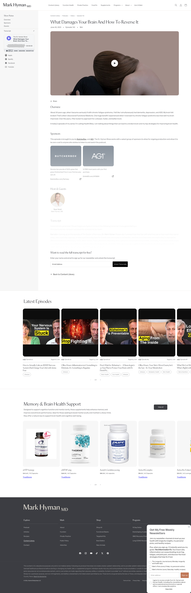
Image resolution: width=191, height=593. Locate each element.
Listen (41, 587)
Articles (26, 532)
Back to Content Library (63, 274)
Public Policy (64, 541)
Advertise (63, 545)
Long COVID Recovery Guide (143, 541)
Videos (72, 15)
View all (160, 407)
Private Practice (65, 536)
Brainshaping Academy (141, 532)
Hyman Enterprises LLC (34, 580)
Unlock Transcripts (120, 264)
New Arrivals (100, 545)
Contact (26, 545)
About (62, 527)
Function (63, 532)
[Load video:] (114, 63)
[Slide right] (100, 379)
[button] (117, 5)
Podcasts (65, 15)
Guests (6, 26)
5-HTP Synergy (28, 470)
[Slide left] (90, 379)
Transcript (19, 31)
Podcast (26, 527)
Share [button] (55, 101)
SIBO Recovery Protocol (141, 536)
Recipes (26, 536)
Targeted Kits (101, 536)
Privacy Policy (136, 580)
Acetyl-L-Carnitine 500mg (110, 470)
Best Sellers (100, 541)
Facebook (11, 63)
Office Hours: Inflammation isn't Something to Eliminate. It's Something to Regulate (79, 366)
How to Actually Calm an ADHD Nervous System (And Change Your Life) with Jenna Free (39, 368)
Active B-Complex (145, 470)
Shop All (99, 527)
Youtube (11, 67)
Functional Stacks (102, 532)
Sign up (185, 575)
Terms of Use (127, 580)
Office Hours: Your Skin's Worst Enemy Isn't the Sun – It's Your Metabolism (155, 366)
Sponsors (7, 23)
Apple (10, 55)
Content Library (55, 15)
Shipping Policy (146, 580)
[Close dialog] (189, 527)
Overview (7, 20)
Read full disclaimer (40, 576)
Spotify (10, 59)
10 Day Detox (137, 527)
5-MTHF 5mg (66, 470)
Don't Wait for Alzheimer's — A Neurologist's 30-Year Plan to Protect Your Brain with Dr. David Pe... (117, 368)
